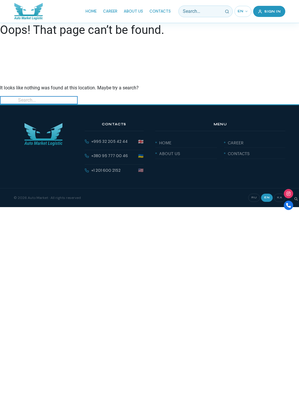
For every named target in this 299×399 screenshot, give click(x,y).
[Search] (226, 11)
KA (279, 197)
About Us (133, 11)
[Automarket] (288, 193)
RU (254, 197)
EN (240, 11)
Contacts (160, 11)
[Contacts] (288, 205)
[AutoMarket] (28, 11)
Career (110, 11)
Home (91, 11)
